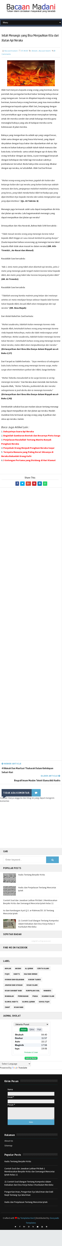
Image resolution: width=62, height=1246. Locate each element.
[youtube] (42, 1226)
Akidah (35, 51)
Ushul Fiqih (44, 1002)
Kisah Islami (32, 985)
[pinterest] (46, 1226)
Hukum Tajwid (34, 979)
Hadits (17, 974)
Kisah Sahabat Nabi (13, 991)
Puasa (35, 996)
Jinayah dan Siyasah (14, 985)
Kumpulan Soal (33, 991)
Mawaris (47, 991)
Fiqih (7, 974)
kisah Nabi (18, 1007)
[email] (37, 1226)
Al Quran (29, 968)
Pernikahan (23, 996)
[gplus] (24, 1226)
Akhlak (8, 968)
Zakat (7, 1007)
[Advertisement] (31, 625)
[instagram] (28, 1226)
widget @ (34, 941)
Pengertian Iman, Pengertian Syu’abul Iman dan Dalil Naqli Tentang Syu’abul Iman (28, 1193)
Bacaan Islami (45, 51)
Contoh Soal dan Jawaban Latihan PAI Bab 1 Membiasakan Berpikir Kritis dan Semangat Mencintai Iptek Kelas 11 (30, 902)
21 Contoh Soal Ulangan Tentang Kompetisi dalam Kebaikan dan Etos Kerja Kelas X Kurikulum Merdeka (38, 923)
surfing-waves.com (44, 941)
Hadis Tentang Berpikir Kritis (31, 874)
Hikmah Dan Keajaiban (14, 979)
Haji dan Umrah (30, 974)
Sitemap (8, 1145)
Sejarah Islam (48, 996)
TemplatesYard (27, 1218)
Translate (22, 1067)
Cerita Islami (43, 968)
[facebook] (19, 1226)
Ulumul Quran (28, 1002)
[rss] (33, 1226)
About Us (8, 1140)
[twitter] (15, 1226)
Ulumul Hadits (11, 1002)
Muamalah (9, 996)
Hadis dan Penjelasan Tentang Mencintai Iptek (26, 1202)
